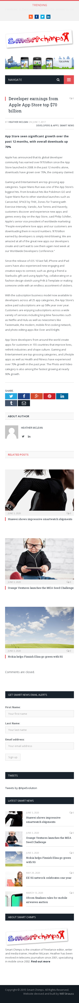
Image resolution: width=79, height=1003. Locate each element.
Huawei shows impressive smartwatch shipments (40, 519)
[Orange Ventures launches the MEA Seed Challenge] (39, 561)
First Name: (13, 707)
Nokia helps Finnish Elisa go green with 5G (35, 656)
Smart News (67, 125)
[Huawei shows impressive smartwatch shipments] (39, 492)
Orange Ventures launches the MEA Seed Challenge (41, 588)
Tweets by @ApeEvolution (21, 788)
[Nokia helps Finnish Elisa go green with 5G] (39, 629)
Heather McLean (18, 121)
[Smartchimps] (39, 38)
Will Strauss (67, 993)
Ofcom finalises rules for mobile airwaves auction (46, 900)
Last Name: (12, 723)
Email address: (15, 739)
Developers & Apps (47, 125)
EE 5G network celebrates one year (49, 878)
